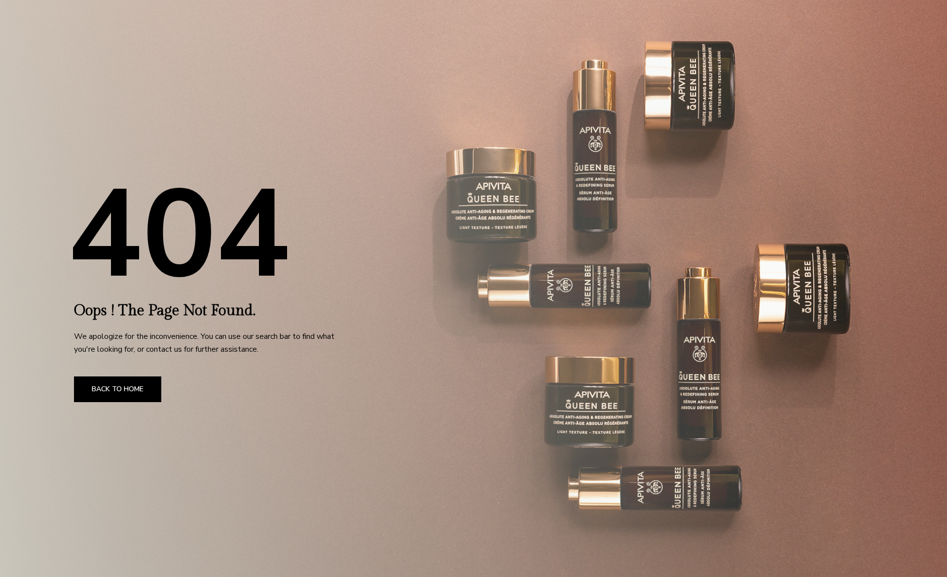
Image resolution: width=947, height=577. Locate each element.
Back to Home (118, 389)
